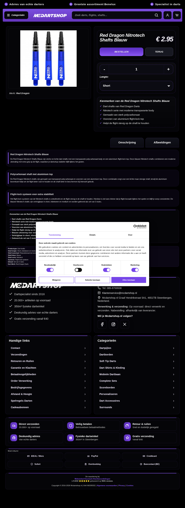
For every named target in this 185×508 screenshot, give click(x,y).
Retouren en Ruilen (22, 361)
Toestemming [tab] (55, 235)
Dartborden (106, 354)
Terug (159, 51)
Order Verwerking (21, 380)
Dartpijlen (105, 348)
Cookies (129, 485)
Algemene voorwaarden (107, 485)
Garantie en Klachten (23, 367)
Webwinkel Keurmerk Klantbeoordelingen (92, 479)
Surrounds (105, 407)
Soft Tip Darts (107, 361)
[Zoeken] (158, 15)
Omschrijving (127, 142)
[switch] (78, 270)
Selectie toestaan (92, 280)
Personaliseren (108, 394)
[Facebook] (102, 324)
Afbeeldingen (162, 142)
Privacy (122, 485)
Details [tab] (92, 235)
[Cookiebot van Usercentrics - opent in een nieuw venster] (135, 227)
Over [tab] (130, 235)
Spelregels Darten (21, 400)
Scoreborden (107, 387)
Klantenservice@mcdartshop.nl (119, 293)
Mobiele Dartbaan (109, 374)
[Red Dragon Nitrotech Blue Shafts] (48, 58)
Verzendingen (19, 354)
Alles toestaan (128, 280)
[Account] (167, 15)
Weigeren (56, 280)
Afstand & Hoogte (21, 394)
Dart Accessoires (109, 400)
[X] (124, 324)
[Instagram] (113, 324)
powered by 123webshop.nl (167, 497)
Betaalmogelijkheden (23, 374)
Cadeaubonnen (20, 407)
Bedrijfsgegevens (21, 387)
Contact (15, 348)
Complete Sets (108, 380)
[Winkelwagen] (177, 15)
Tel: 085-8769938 (112, 288)
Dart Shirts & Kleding (112, 367)
